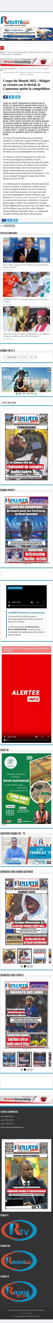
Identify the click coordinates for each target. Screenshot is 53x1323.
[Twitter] (26, 1313)
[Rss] (22, 1313)
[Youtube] (29, 1313)
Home (4, 52)
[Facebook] (24, 1313)
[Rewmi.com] (15, 20)
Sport (9, 52)
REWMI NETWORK (37, 1310)
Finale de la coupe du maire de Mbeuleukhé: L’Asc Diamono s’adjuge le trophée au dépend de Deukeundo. (26, 335)
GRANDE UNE (10, 226)
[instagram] (31, 1313)
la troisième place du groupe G (26, 197)
